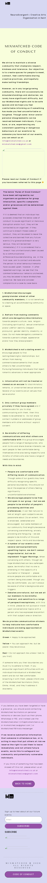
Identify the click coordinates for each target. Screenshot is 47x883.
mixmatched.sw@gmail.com (17, 144)
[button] (23, 24)
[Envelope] (30, 8)
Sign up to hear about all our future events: (22, 813)
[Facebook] (17, 8)
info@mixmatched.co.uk (15, 141)
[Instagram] (23, 8)
